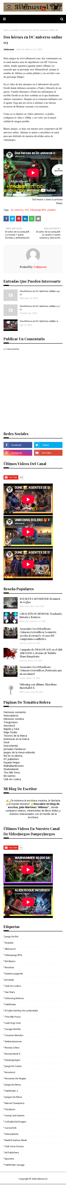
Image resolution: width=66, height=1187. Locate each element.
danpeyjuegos (12, 1059)
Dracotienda (11, 745)
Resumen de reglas (15, 1078)
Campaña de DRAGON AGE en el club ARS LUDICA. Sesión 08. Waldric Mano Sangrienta (41, 653)
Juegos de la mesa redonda (19, 752)
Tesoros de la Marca (15, 735)
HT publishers (11, 759)
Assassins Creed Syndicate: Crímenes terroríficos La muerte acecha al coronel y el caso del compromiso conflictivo (38, 634)
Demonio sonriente (15, 712)
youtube (15, 30)
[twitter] (48, 445)
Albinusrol (10, 948)
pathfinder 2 (11, 1090)
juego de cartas (13, 1066)
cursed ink (11, 1127)
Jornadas (9, 979)
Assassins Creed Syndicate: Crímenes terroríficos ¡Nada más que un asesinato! (41, 670)
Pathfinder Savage (14, 1164)
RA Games (9, 775)
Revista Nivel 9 (12, 1053)
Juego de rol (11, 936)
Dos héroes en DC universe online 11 (39, 320)
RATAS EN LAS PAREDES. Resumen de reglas (40, 600)
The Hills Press (12, 772)
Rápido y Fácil (11, 729)
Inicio (6, 30)
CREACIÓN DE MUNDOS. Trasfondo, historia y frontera (41, 615)
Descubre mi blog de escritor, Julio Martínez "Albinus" (34, 805)
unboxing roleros (14, 998)
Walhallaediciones (14, 765)
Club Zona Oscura (14, 1146)
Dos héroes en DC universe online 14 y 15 (40, 292)
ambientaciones (13, 1041)
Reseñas (9, 967)
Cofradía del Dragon (15, 1121)
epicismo (9, 1158)
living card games (14, 1115)
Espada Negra (12, 762)
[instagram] (18, 453)
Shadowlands (11, 769)
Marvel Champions (14, 1103)
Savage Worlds (13, 1029)
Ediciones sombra (14, 719)
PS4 (27, 209)
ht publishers (12, 1152)
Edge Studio (10, 732)
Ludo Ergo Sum (13, 1022)
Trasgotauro (11, 722)
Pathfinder (10, 1004)
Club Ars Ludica (12, 779)
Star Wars (10, 992)
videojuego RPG (38, 209)
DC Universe (17, 209)
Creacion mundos (14, 1035)
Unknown (9, 49)
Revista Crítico (12, 1047)
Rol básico (10, 961)
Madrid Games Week (16, 1140)
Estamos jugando (14, 973)
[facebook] (18, 445)
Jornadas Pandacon (15, 749)
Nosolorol (9, 725)
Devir (7, 742)
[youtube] (48, 453)
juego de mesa (13, 1084)
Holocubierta (11, 715)
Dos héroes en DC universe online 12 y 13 (40, 307)
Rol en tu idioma (13, 755)
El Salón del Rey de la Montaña (21, 1010)
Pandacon (10, 1109)
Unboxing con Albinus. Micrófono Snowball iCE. (38, 686)
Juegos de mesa (13, 1096)
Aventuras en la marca (16, 739)
